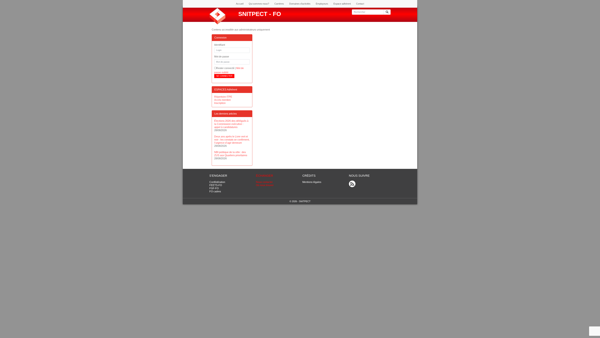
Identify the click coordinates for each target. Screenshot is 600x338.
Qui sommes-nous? (259, 3)
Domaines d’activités (299, 3)
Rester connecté (225, 68)
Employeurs (322, 3)
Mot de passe (221, 56)
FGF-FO (214, 188)
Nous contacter (264, 182)
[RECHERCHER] (387, 12)
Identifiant (219, 45)
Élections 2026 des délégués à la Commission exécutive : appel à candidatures (231, 124)
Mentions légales (311, 182)
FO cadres (215, 191)
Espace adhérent (342, 3)
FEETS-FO (215, 185)
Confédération (217, 182)
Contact (360, 3)
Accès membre (222, 100)
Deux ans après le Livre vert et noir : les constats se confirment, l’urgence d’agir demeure (232, 139)
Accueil (239, 3)
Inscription (220, 103)
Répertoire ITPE (223, 96)
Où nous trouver (265, 185)
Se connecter (224, 76)
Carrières (279, 3)
